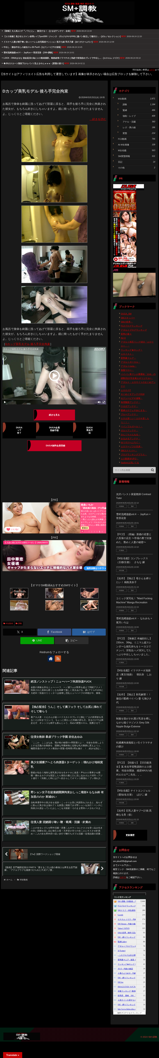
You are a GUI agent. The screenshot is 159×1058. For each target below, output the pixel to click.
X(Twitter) (121, 951)
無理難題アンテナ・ (130, 402)
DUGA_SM (126, 314)
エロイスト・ (127, 354)
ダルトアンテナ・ (129, 430)
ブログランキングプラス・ (134, 454)
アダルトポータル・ (130, 362)
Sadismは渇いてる (130, 462)
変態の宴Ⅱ (126, 334)
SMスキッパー (128, 318)
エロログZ (126, 390)
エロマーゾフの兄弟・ (132, 446)
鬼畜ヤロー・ (127, 370)
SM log (120, 982)
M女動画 (9, 623)
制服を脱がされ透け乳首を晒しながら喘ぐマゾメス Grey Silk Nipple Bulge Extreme (133, 722)
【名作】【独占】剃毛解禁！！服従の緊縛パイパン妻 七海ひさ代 (134, 698)
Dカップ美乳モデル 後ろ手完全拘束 (27, 344)
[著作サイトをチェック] (51, 658)
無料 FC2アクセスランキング (129, 1013)
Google (120, 915)
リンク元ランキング (122, 897)
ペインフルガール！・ (132, 426)
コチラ (152, 70)
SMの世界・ (127, 322)
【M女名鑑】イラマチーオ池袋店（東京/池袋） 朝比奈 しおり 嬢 (134, 674)
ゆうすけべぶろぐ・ (130, 442)
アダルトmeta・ (129, 366)
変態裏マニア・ (128, 358)
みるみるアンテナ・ (130, 438)
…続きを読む (97, 119)
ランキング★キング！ (132, 350)
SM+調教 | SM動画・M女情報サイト (133, 901)
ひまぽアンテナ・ (129, 406)
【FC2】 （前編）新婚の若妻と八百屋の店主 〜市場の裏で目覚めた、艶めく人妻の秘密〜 (134, 538)
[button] (72, 640)
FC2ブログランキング (131, 326)
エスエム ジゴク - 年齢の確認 (130, 919)
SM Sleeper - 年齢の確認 (127, 924)
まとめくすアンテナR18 (132, 394)
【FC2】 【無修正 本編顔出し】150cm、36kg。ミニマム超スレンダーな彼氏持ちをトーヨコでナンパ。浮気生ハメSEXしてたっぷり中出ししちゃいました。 (134, 646)
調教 (20, 623)
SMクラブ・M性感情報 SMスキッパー (134, 910)
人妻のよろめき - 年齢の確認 (130, 973)
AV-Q (123, 338)
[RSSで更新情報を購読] (58, 658)
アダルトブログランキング (134, 330)
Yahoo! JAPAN (123, 928)
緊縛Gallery (122, 942)
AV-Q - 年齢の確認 (125, 969)
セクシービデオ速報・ (132, 398)
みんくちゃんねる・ (130, 434)
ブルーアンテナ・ (129, 414)
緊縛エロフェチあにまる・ (134, 410)
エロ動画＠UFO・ (130, 458)
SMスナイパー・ (129, 450)
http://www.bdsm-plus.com (128, 1009)
